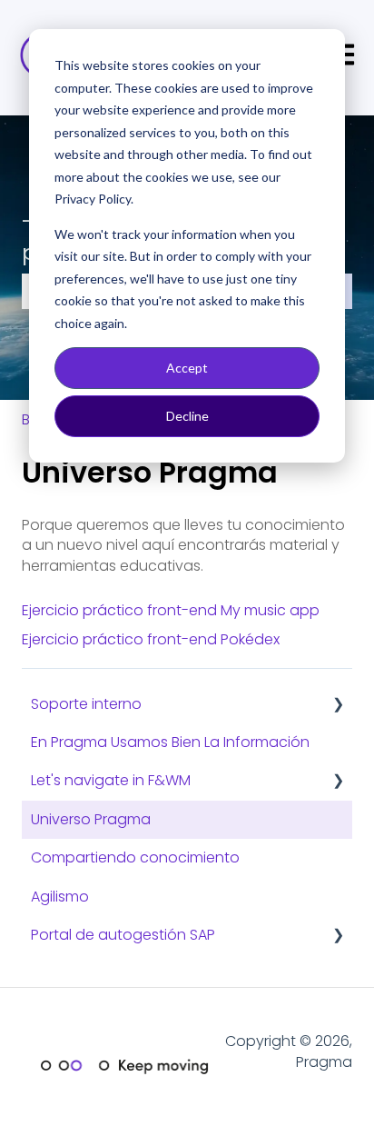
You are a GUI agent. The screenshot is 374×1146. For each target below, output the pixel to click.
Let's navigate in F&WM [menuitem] (111, 780)
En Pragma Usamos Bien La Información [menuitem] (170, 742)
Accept (187, 367)
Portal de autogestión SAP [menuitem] (123, 934)
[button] (337, 705)
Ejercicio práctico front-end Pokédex (151, 639)
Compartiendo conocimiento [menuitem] (135, 857)
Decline (187, 416)
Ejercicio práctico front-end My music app (171, 610)
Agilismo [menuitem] (60, 896)
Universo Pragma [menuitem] (91, 819)
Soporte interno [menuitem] (86, 703)
